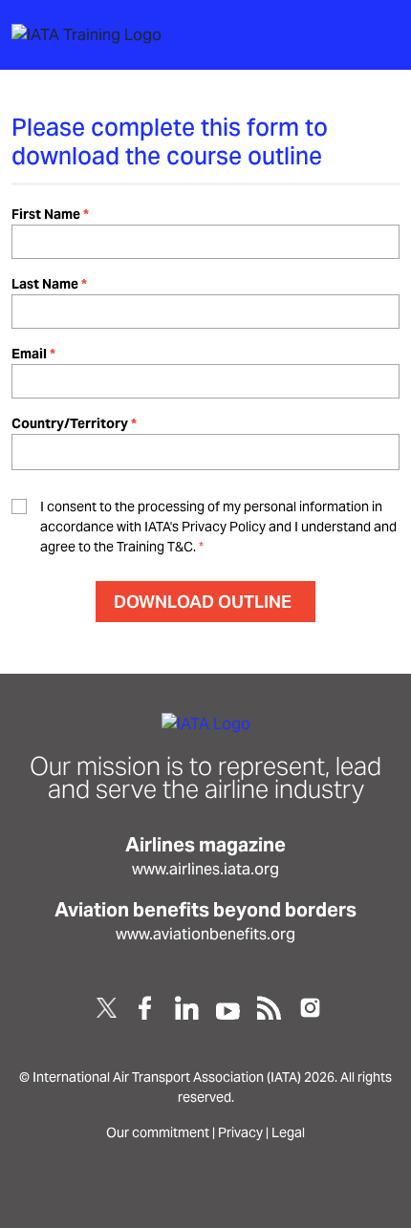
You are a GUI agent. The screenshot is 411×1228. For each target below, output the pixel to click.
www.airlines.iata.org (205, 869)
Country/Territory (69, 423)
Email (29, 353)
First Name (45, 214)
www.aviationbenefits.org (205, 934)
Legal (288, 1132)
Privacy (240, 1132)
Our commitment (157, 1132)
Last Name (44, 283)
